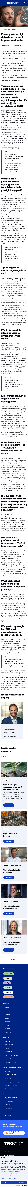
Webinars (7, 1014)
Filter (2, 756)
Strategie (7, 1048)
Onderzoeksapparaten (11, 1074)
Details (2, 1178)
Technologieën (9, 1078)
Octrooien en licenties (11, 1085)
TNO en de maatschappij (12, 1055)
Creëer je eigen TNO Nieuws (14, 1132)
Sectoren (8, 992)
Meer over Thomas (10, 736)
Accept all (7, 1182)
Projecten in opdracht (11, 1097)
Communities (8, 1059)
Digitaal (7, 987)
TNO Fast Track (9, 1105)
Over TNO (6, 1037)
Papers (7, 1025)
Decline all (21, 1182)
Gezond (7, 978)
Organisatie (8, 1041)
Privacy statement (9, 1155)
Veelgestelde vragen (10, 1062)
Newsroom (6, 1004)
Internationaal (9, 1115)
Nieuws (7, 1007)
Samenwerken (7, 1094)
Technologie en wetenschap (12, 1067)
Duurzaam (8, 973)
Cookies (6, 1151)
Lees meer (10, 805)
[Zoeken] (25, 2)
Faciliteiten (8, 1071)
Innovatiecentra (9, 1112)
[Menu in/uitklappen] (2, 3)
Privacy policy (12, 1178)
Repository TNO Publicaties (12, 1089)
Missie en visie (9, 1044)
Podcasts (7, 1021)
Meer (13, 959)
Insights (7, 1018)
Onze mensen (9, 1051)
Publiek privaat (9, 1101)
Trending (7, 1028)
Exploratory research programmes (14, 1082)
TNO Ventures (8, 1108)
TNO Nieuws (8, 1032)
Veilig (7, 983)
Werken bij (8, 997)
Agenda (7, 1011)
